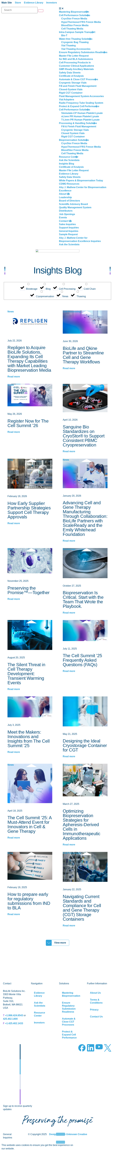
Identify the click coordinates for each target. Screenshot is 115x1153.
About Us (95, 993)
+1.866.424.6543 (14, 1015)
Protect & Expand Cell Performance (69, 1034)
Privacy (94, 1009)
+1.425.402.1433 (14, 1023)
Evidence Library (39, 994)
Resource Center (39, 1014)
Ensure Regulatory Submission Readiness (69, 1007)
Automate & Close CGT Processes (68, 1021)
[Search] (19, 10)
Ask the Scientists (39, 1004)
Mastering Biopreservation (71, 994)
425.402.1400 (10, 1019)
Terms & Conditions (96, 1001)
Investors (39, 1022)
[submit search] (40, 10)
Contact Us (96, 1016)
